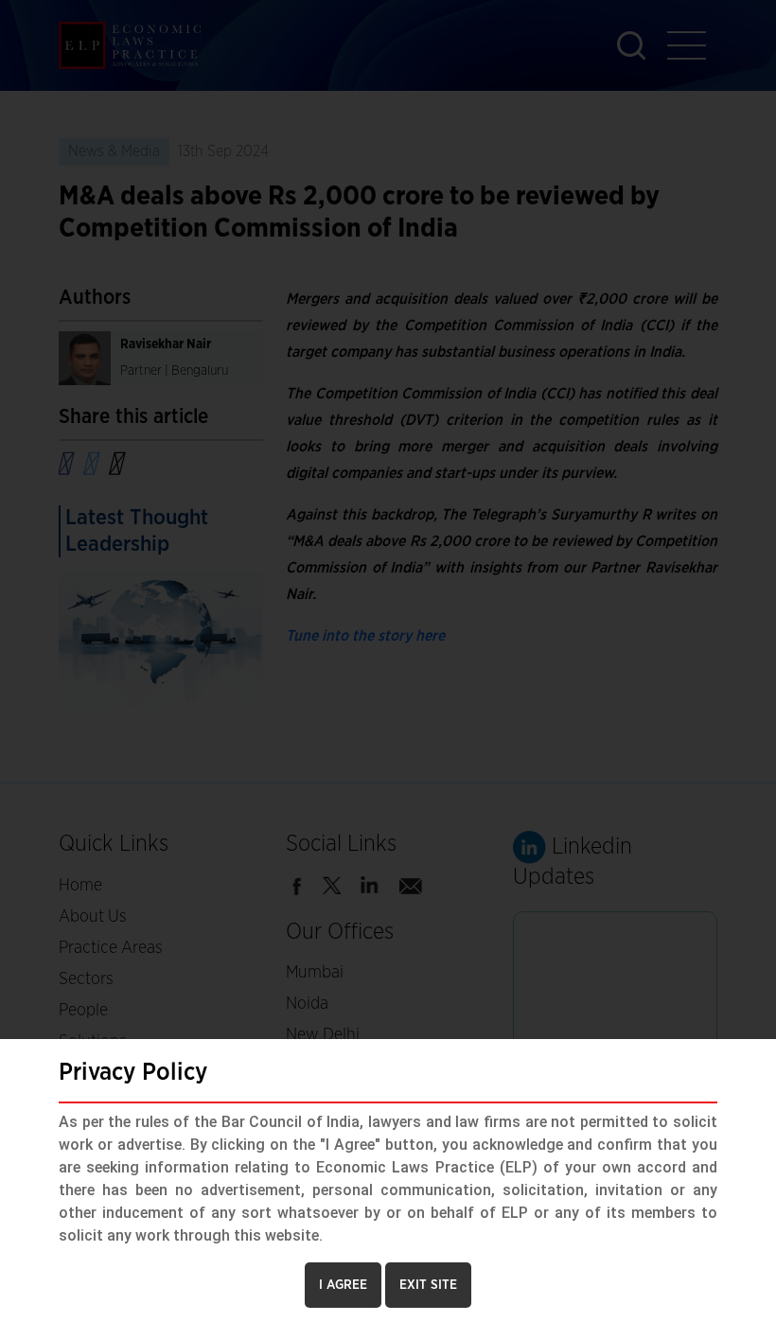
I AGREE (343, 1285)
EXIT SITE (428, 1285)
